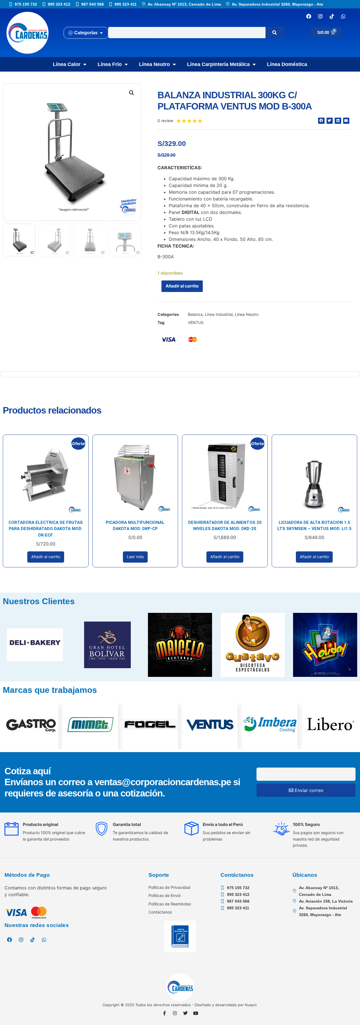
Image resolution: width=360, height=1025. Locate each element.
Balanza (195, 314)
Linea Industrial (219, 314)
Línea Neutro (154, 64)
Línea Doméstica (287, 64)
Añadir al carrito (182, 286)
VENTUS (196, 322)
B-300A (166, 256)
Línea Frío (110, 64)
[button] (132, 93)
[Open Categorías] (101, 32)
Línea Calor (66, 64)
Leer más (135, 556)
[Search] (275, 32)
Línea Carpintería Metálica (218, 64)
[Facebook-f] (164, 1013)
